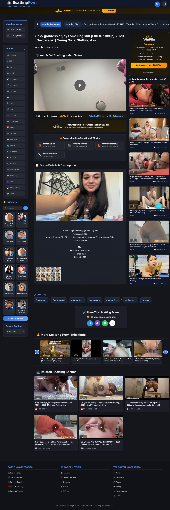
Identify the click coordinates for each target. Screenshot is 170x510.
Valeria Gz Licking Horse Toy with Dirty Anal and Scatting (147, 280)
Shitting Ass (76, 300)
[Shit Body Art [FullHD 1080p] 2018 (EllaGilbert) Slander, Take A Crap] (149, 197)
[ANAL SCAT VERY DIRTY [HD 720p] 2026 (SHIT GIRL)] (149, 348)
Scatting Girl (59, 300)
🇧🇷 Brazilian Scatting (15, 491)
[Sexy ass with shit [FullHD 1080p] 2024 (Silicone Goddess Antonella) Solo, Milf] (147, 388)
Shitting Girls (112, 300)
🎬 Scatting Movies (15, 477)
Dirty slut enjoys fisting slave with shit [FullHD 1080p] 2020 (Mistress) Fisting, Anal (54, 404)
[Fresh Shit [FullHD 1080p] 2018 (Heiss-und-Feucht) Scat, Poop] (149, 129)
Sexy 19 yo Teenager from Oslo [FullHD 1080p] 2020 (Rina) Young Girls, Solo (100, 404)
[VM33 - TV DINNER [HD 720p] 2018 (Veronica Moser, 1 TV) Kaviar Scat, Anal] (149, 95)
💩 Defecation (118, 477)
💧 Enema (64, 487)
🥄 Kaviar (116, 473)
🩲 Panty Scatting (120, 491)
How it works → (148, 72)
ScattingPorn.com (51, 24)
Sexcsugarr (41, 300)
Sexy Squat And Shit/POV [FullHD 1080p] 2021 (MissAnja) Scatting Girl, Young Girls (100, 443)
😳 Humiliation (66, 473)
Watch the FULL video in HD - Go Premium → (107, 116)
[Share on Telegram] (90, 323)
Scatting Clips (73, 24)
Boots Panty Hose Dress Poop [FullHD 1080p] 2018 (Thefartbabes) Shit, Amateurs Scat (148, 246)
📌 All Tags (65, 491)
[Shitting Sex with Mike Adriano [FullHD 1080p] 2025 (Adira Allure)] (117, 348)
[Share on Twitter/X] (112, 323)
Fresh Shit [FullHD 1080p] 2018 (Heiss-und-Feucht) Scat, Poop (148, 144)
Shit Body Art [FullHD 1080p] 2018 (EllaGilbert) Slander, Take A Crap (147, 211)
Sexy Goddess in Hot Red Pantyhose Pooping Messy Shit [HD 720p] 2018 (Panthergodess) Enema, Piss (54, 443)
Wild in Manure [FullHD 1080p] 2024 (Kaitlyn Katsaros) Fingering (54, 360)
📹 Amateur (130, 300)
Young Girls (94, 300)
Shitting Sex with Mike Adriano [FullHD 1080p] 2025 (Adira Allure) (117, 360)
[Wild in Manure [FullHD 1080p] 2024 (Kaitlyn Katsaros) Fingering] (55, 348)
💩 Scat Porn (11, 332)
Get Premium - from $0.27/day (149, 65)
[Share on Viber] (97, 323)
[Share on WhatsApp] (105, 323)
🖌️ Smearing (65, 482)
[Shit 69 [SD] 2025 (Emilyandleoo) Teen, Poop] (86, 348)
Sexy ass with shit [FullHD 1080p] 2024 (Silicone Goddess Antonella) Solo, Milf (143, 404)
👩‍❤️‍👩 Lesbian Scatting (68, 477)
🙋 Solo (145, 300)
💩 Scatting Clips (14, 473)
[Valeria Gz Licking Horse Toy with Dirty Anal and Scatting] (149, 266)
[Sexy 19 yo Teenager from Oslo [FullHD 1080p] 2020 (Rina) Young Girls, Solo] (101, 388)
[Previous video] (37, 352)
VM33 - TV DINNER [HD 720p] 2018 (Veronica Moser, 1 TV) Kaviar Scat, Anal (146, 109)
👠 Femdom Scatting (16, 482)
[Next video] (165, 352)
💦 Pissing (117, 482)
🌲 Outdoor (117, 496)
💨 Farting (117, 487)
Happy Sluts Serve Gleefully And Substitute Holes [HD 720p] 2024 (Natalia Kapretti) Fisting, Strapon (148, 177)
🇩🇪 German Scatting (15, 487)
